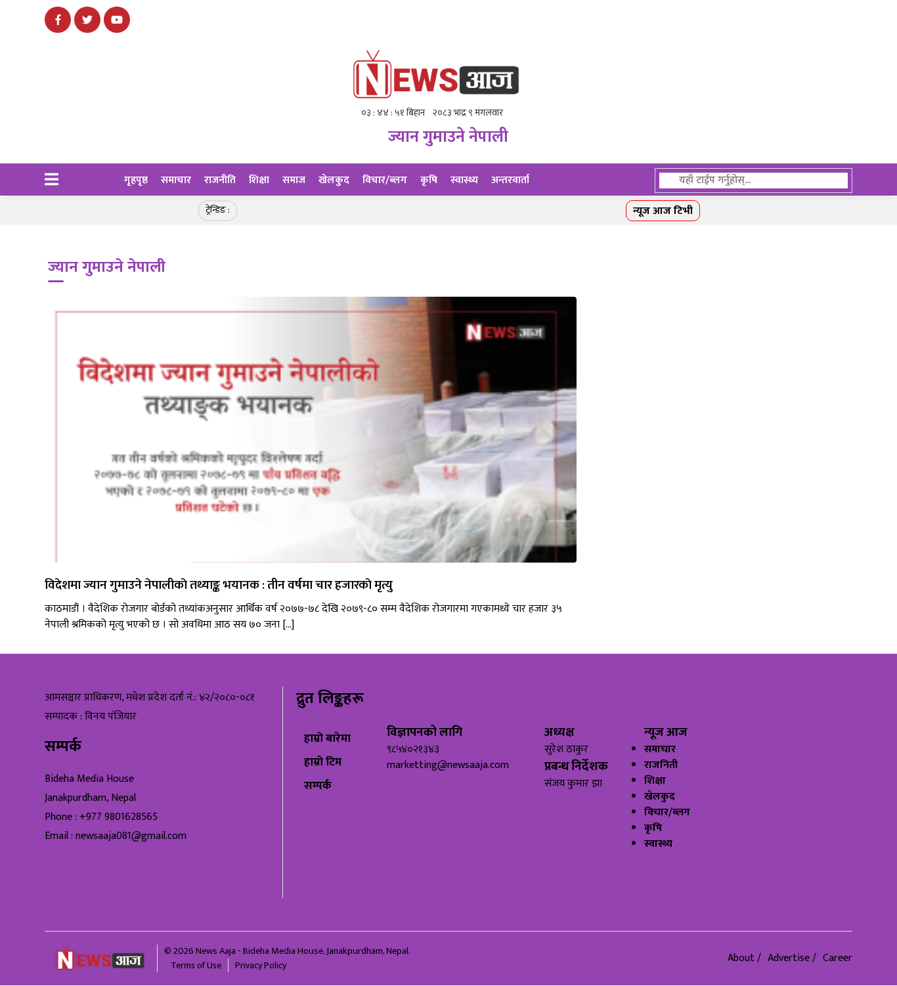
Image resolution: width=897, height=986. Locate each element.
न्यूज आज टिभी (663, 211)
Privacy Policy (260, 965)
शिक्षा (259, 180)
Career (837, 958)
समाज (293, 180)
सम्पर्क (318, 785)
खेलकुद (333, 180)
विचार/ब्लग (384, 180)
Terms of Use (196, 965)
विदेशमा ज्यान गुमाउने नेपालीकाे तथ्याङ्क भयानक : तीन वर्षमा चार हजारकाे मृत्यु (219, 584)
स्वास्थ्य (464, 180)
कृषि (428, 180)
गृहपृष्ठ (136, 180)
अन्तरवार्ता (510, 180)
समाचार (176, 180)
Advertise (790, 958)
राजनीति (220, 180)
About (742, 958)
